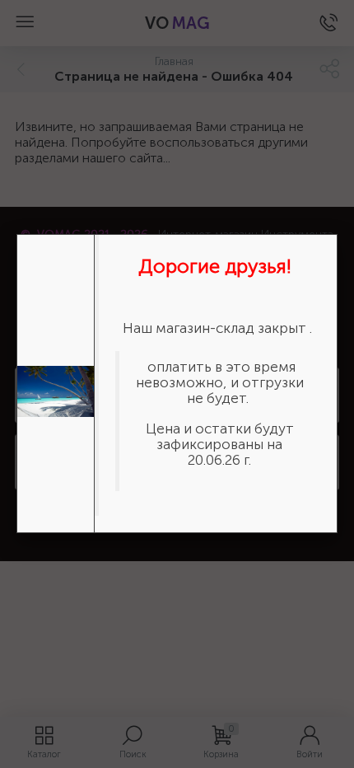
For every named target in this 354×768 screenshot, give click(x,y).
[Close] (337, 234)
